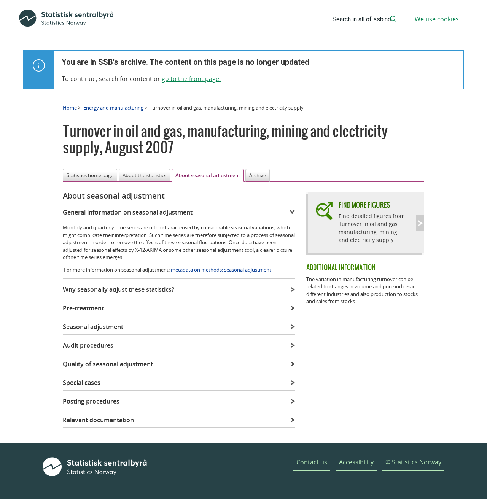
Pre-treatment (83, 308)
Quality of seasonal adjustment (108, 364)
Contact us (311, 462)
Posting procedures (91, 401)
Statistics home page (90, 175)
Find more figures (364, 205)
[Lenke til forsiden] (66, 19)
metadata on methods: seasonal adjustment (221, 269)
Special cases (81, 382)
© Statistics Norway (413, 462)
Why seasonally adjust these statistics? (118, 289)
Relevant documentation (98, 420)
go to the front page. (191, 79)
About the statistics (144, 175)
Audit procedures (88, 345)
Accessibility (356, 462)
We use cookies (437, 19)
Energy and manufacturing (113, 107)
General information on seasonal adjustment (128, 212)
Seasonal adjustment (93, 327)
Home (70, 107)
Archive (257, 175)
